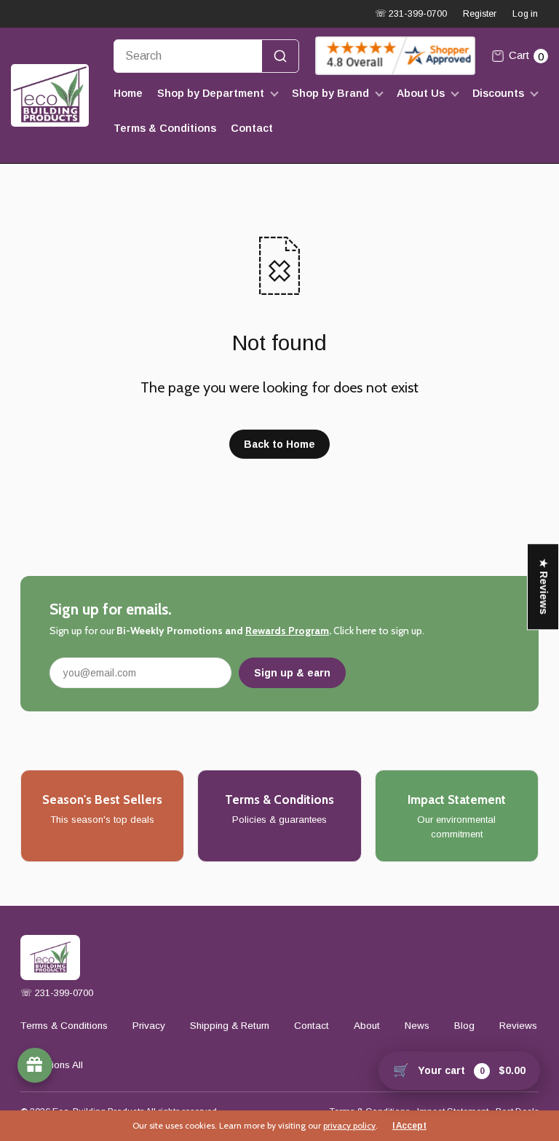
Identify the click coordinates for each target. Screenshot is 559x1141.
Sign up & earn (292, 673)
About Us (421, 93)
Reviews (518, 1025)
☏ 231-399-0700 (411, 14)
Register (479, 14)
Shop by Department (210, 93)
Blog (464, 1025)
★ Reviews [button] (544, 586)
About (367, 1025)
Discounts (498, 93)
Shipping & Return (229, 1025)
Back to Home (279, 444)
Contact (252, 128)
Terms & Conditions (165, 128)
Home (128, 93)
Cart (526, 55)
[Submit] (280, 56)
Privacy (148, 1025)
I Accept (409, 1125)
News (417, 1025)
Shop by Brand (330, 93)
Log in (525, 14)
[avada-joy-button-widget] (34, 1065)
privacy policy (349, 1125)
